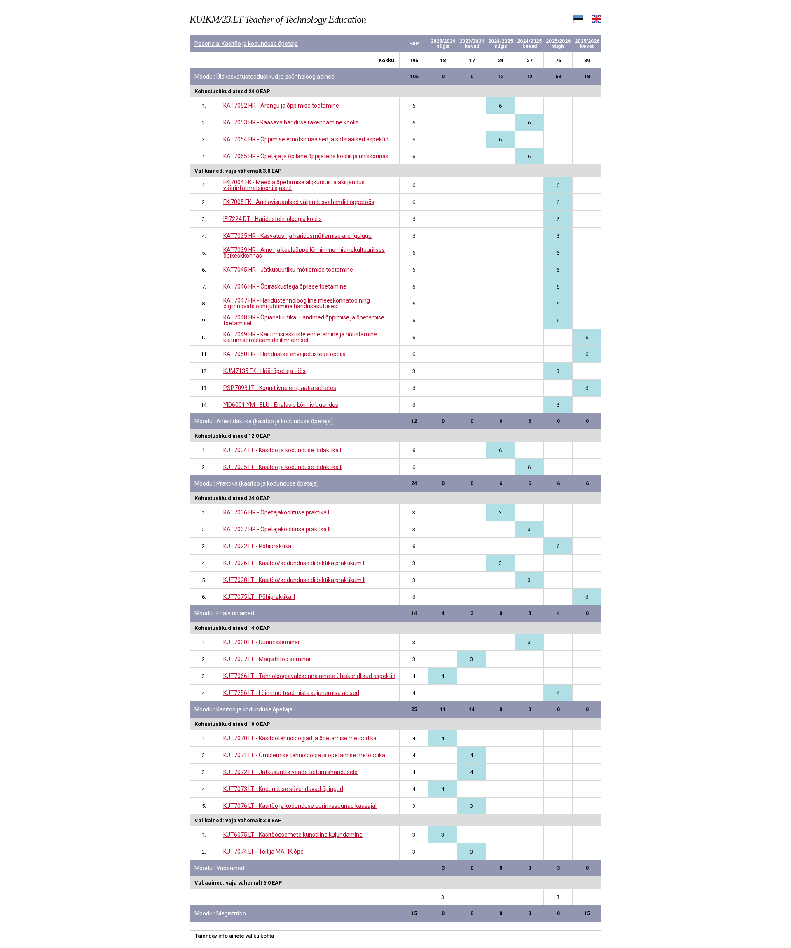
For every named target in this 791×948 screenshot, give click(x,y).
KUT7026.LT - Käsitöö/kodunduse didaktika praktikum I (293, 563)
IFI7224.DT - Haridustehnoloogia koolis (272, 219)
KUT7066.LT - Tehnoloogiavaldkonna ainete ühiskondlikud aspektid (309, 676)
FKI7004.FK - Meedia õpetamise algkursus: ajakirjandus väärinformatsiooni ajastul (294, 185)
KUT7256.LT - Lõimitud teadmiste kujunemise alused (291, 693)
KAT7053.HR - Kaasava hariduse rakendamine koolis (290, 122)
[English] (596, 20)
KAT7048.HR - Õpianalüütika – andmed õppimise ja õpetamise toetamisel (303, 320)
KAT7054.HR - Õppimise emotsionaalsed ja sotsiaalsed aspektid (305, 139)
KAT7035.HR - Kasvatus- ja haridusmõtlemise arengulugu (297, 235)
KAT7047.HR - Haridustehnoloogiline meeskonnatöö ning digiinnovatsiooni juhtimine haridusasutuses (296, 303)
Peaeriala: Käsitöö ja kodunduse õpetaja (246, 43)
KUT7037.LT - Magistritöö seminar (267, 659)
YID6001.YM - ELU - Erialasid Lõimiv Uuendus (280, 404)
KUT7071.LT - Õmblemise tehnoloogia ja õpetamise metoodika (304, 755)
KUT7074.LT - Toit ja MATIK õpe (263, 851)
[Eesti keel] (578, 20)
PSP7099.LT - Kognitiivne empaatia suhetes (279, 388)
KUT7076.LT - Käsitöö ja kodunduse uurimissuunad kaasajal (300, 806)
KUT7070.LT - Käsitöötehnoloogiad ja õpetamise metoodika (300, 738)
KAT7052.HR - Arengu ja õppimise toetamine (281, 105)
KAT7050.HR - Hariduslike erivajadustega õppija (284, 354)
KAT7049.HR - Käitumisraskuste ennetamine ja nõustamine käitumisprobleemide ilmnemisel (300, 337)
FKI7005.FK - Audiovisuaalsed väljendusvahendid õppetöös (298, 202)
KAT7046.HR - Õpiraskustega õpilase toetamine (284, 286)
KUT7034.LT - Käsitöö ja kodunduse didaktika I (282, 450)
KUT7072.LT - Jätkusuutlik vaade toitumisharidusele (290, 772)
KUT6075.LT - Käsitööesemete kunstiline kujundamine (293, 834)
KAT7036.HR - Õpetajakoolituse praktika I (276, 512)
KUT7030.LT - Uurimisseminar (261, 642)
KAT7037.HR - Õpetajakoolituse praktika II (276, 529)
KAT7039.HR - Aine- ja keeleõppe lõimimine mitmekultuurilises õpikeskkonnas (304, 252)
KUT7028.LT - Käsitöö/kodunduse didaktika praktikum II (294, 580)
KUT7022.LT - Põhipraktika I (258, 546)
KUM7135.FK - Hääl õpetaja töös (264, 371)
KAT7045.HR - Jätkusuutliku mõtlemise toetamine (288, 269)
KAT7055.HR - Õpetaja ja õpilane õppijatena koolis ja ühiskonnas (305, 156)
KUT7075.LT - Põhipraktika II (259, 597)
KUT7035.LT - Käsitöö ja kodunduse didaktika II (282, 467)
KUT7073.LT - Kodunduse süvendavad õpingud (283, 789)
